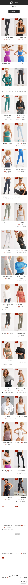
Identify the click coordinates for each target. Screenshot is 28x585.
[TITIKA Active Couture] (11, 2)
